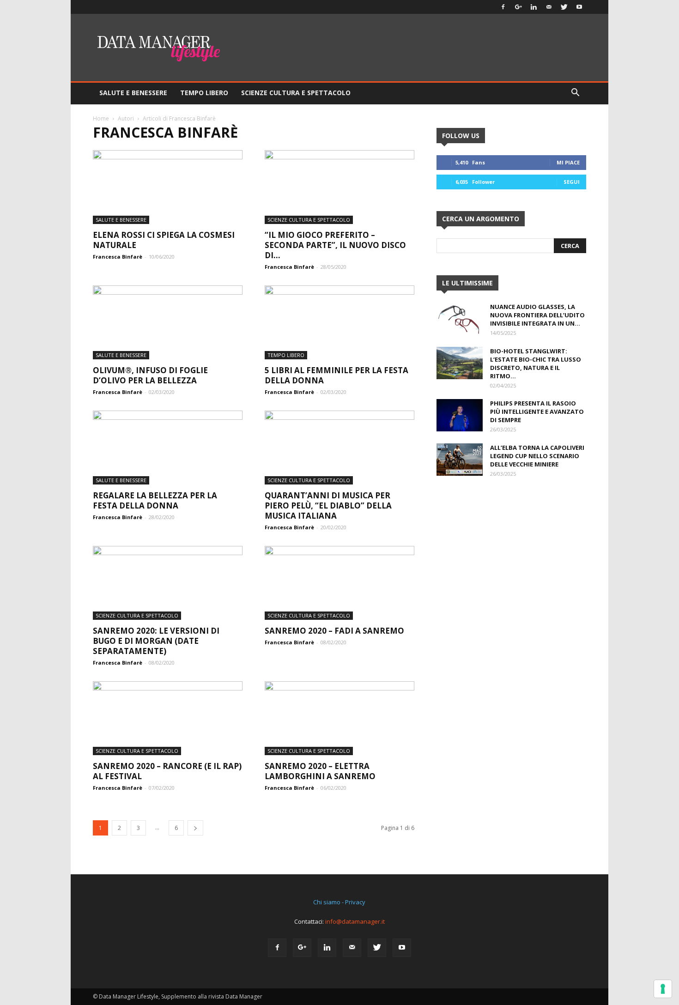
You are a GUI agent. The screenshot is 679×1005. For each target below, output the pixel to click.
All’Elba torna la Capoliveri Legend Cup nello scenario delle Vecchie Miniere (537, 455)
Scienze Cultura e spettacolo (296, 92)
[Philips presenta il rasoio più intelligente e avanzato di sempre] (459, 415)
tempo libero (285, 354)
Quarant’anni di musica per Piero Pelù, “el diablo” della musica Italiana (328, 505)
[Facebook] (503, 7)
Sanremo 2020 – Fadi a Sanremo (334, 630)
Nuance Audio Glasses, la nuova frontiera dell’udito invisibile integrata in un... (537, 315)
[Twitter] (564, 7)
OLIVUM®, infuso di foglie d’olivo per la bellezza (150, 375)
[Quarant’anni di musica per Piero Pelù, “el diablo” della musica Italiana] (339, 447)
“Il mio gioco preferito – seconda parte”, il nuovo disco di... (335, 245)
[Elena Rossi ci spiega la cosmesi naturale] (167, 187)
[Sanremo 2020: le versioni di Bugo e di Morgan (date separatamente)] (167, 583)
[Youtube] (579, 7)
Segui (572, 181)
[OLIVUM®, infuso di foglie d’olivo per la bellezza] (167, 322)
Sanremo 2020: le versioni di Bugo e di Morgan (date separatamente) (156, 640)
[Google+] (518, 7)
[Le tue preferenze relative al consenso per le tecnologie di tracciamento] (663, 989)
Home (101, 118)
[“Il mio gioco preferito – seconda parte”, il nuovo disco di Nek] (339, 187)
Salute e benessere (133, 92)
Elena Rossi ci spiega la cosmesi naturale (164, 240)
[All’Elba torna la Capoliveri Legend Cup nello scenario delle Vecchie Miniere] (459, 459)
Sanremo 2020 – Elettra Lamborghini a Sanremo (320, 771)
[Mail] (549, 7)
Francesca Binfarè (117, 256)
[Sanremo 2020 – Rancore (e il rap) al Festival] (167, 718)
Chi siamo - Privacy (339, 902)
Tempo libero (204, 92)
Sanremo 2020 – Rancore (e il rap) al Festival (167, 771)
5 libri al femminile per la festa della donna (336, 375)
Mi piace (568, 162)
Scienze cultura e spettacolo (308, 219)
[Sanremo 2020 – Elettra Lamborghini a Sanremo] (339, 718)
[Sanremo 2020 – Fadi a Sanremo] (339, 583)
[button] (575, 93)
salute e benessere (121, 219)
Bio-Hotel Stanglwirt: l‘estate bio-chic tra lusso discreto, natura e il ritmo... (535, 363)
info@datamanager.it (355, 921)
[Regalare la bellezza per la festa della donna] (167, 447)
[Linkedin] (533, 7)
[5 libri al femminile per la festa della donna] (339, 322)
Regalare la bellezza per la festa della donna (155, 500)
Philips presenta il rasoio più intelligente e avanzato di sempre (537, 411)
